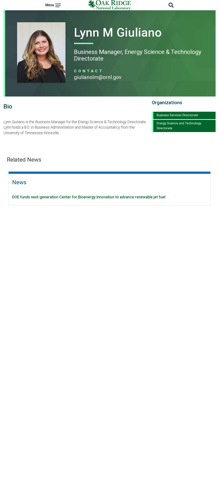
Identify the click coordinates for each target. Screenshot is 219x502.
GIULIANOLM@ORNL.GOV (97, 77)
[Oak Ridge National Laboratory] (109, 5)
